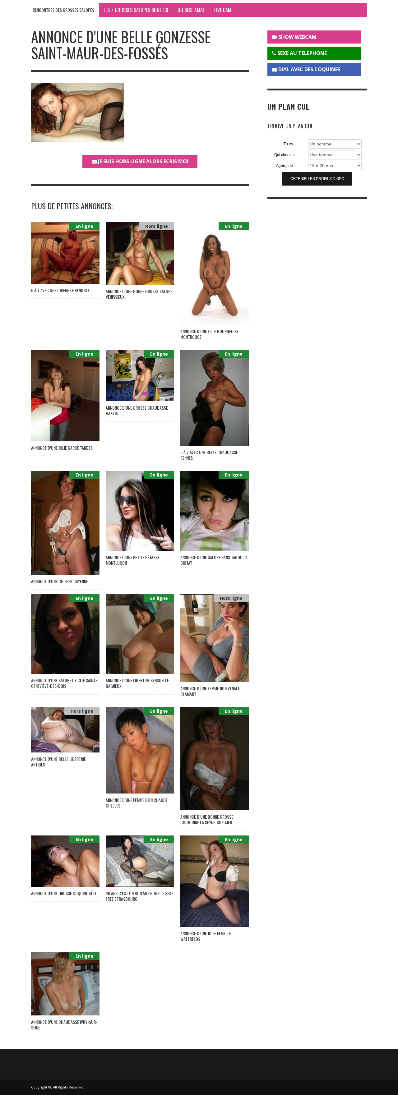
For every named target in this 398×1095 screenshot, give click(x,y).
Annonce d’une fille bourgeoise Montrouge (209, 334)
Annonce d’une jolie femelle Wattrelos (205, 936)
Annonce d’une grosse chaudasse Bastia (137, 410)
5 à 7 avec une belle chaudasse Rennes (209, 455)
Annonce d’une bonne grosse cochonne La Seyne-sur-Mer (206, 819)
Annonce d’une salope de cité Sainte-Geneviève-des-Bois (65, 683)
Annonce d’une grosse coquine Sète (64, 893)
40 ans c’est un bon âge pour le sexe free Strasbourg (139, 896)
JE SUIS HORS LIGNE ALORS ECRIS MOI (142, 161)
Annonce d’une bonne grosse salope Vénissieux (139, 294)
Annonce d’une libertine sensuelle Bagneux (137, 683)
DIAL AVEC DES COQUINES (308, 69)
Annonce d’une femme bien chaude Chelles (137, 803)
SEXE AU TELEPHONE (301, 53)
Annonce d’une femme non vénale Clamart (210, 691)
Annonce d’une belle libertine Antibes (58, 762)
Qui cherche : (284, 155)
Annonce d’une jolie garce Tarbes (62, 447)
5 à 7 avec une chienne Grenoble (60, 290)
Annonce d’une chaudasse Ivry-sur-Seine (64, 1025)
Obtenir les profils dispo (317, 179)
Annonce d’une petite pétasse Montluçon (133, 560)
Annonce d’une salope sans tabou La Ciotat (214, 560)
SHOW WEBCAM (297, 37)
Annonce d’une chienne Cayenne (59, 581)
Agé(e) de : (285, 165)
